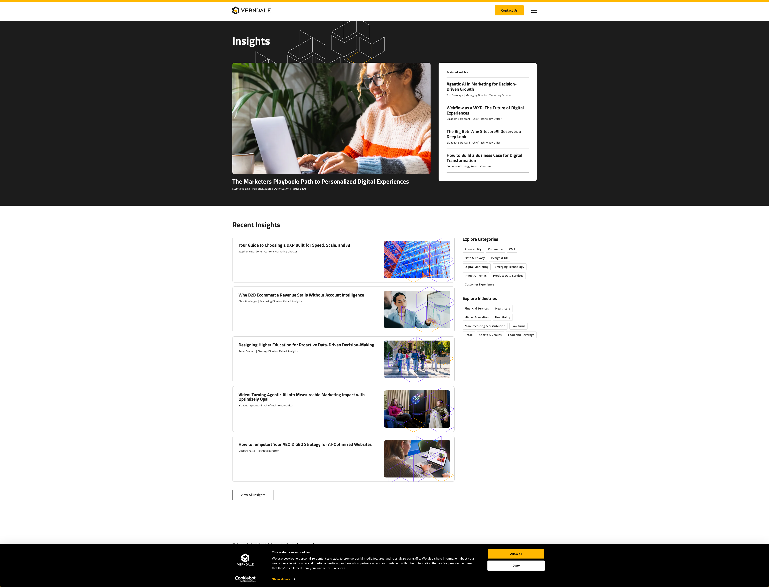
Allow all (516, 554)
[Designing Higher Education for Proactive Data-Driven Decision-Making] (343, 359)
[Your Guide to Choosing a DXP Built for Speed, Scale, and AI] (343, 259)
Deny (516, 565)
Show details (281, 579)
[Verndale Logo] (251, 10)
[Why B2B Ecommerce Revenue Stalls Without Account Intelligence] (343, 309)
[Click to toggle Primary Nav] (534, 10)
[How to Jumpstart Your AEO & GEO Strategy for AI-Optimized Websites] (343, 458)
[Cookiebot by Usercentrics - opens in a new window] (245, 579)
